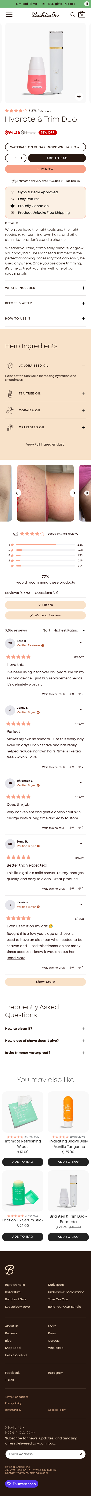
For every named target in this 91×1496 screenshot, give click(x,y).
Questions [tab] (46, 594)
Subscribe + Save (17, 1307)
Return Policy (13, 1410)
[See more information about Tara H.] (81, 643)
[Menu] (9, 14)
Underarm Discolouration (66, 1292)
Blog (8, 1341)
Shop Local (13, 1348)
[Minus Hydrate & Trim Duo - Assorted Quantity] (10, 158)
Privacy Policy (13, 1403)
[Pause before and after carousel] (86, 493)
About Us (11, 1326)
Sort (47, 630)
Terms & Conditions (16, 1397)
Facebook (12, 1373)
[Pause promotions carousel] (86, 3)
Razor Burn (13, 1292)
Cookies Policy (57, 1410)
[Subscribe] (81, 1454)
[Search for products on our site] (72, 14)
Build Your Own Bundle (64, 1307)
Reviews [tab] (17, 594)
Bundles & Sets (15, 1299)
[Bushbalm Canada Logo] (45, 14)
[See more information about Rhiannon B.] (81, 783)
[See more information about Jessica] (81, 905)
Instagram (55, 1373)
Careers (53, 1341)
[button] (45, 111)
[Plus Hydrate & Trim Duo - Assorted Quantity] (21, 158)
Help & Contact (16, 1355)
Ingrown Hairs (15, 1285)
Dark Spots (56, 1285)
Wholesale (55, 1348)
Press (52, 1333)
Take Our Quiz (58, 1299)
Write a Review (54, 616)
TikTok (9, 1380)
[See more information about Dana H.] (81, 844)
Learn (52, 1326)
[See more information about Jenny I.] (81, 710)
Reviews (11, 1333)
